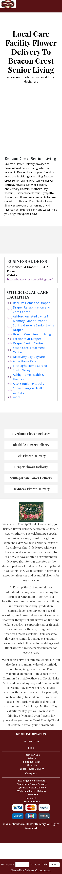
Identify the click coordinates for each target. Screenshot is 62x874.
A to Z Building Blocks (28, 384)
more (17, 397)
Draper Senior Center (28, 343)
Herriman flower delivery (31, 434)
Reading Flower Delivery (31, 780)
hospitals (31, 798)
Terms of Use (32, 754)
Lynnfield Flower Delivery (32, 787)
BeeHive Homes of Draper (31, 303)
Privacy (32, 758)
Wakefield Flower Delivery (31, 791)
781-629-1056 (31, 741)
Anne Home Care (25, 361)
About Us (32, 765)
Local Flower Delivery (32, 768)
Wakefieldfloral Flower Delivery (26, 824)
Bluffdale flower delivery (31, 445)
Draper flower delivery (31, 467)
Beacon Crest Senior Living (32, 334)
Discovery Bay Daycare (29, 357)
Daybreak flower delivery (31, 489)
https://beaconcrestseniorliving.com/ (30, 279)
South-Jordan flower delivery (31, 478)
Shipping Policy (32, 761)
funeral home (32, 801)
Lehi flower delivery (31, 456)
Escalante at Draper (27, 339)
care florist (32, 794)
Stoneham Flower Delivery (32, 784)
